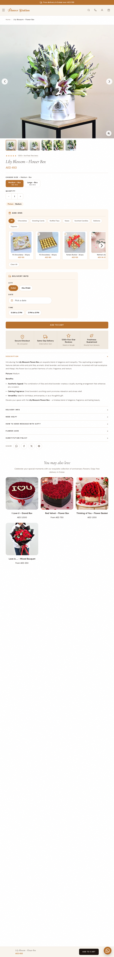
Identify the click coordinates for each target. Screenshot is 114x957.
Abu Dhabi (26, 288)
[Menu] (5, 10)
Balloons (96, 221)
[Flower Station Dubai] (18, 10)
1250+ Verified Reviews (28, 156)
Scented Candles (81, 221)
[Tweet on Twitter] (32, 446)
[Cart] (109, 10)
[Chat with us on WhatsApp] (107, 951)
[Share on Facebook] (24, 446)
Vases (67, 221)
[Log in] (102, 10)
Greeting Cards (38, 221)
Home (8, 19)
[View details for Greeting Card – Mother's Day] (92, 234)
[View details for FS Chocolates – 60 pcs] (38, 234)
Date (10, 294)
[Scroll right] (102, 246)
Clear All (14, 264)
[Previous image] (5, 81)
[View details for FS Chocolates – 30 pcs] (11, 234)
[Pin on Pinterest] (39, 446)
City (10, 283)
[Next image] (109, 81)
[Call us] (95, 10)
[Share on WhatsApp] (16, 446)
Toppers (14, 226)
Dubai (13, 288)
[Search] (89, 10)
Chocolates (22, 221)
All (12, 221)
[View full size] (108, 133)
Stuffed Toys (54, 221)
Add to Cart (88, 952)
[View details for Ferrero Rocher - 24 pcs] (65, 234)
